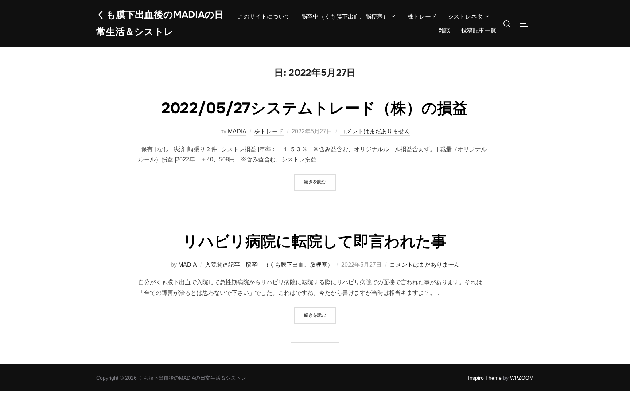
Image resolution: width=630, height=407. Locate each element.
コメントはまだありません (375, 131)
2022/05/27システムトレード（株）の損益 (315, 108)
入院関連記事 (222, 265)
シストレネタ (465, 16)
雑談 (444, 30)
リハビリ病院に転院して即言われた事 (315, 241)
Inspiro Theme (485, 378)
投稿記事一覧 (478, 30)
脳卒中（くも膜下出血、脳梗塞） (345, 16)
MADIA (237, 131)
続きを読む (320, 182)
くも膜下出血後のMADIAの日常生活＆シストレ (160, 23)
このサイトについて (264, 16)
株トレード (422, 16)
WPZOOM (522, 378)
